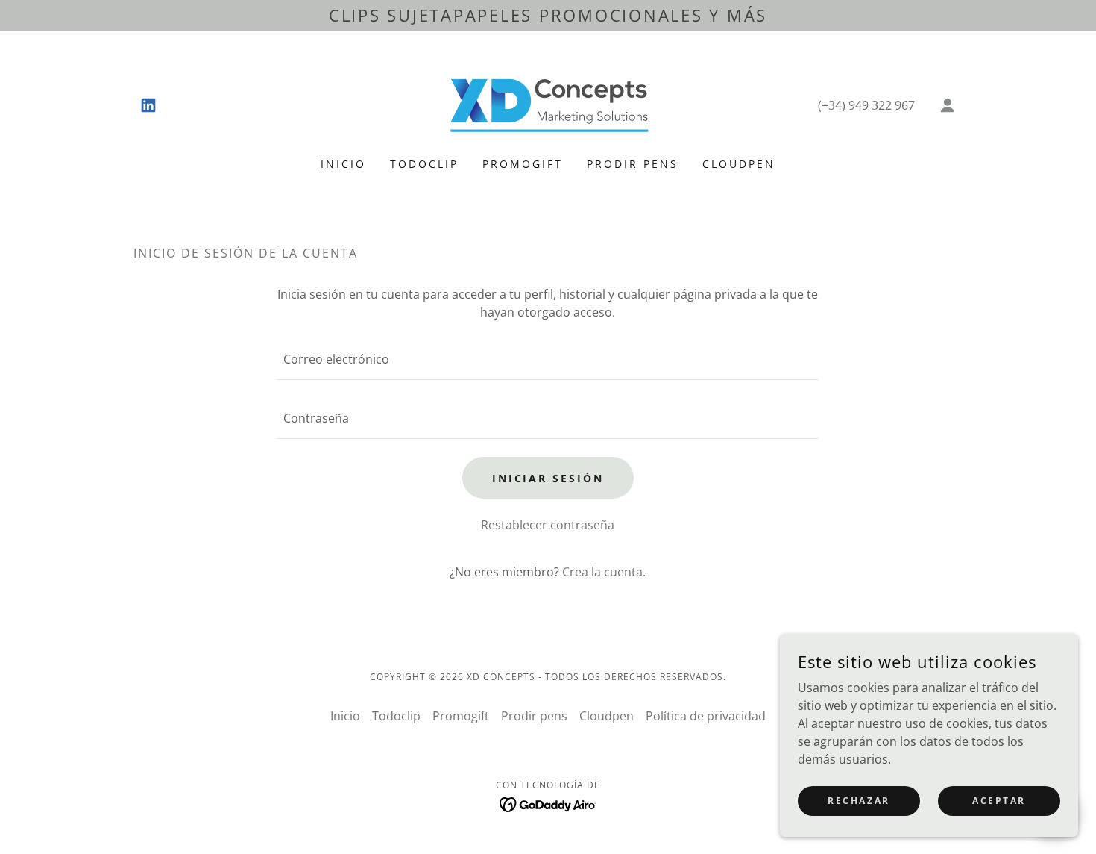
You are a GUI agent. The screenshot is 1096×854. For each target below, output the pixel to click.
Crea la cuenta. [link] (604, 572)
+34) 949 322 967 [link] (868, 105)
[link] (148, 105)
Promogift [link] (522, 164)
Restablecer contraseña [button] (547, 525)
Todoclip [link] (424, 164)
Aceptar (999, 800)
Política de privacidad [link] (706, 716)
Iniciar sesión (548, 478)
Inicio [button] (345, 716)
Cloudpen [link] (738, 164)
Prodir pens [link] (632, 164)
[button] (948, 105)
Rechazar (859, 800)
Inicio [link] (343, 164)
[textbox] (547, 359)
